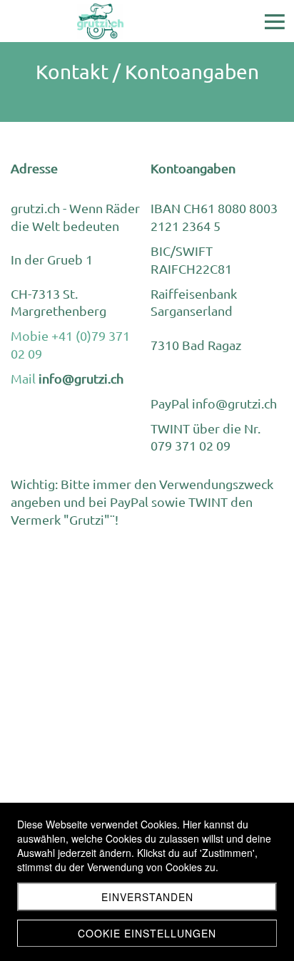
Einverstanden (147, 897)
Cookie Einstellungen (147, 933)
